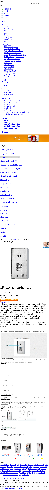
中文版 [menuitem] (6, 11)
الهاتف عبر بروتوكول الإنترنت (34, 473)
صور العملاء (8, 37)
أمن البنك (7, 108)
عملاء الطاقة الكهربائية (12, 124)
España (42, 461)
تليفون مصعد (35, 469)
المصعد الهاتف (9, 65)
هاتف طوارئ (22, 465)
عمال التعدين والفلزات (12, 126)
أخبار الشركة (8, 83)
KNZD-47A (40, 454)
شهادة (6, 33)
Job (5, 41)
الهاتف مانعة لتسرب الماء (37, 465)
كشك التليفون (9, 67)
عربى (34, 461)
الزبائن (6, 122)
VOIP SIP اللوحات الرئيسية (14, 57)
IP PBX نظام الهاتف (11, 47)
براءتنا (6, 35)
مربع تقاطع (4, 228)
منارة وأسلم (4, 210)
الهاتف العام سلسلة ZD (12, 53)
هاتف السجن (26, 471)
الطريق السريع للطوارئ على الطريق (17, 112)
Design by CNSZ (16, 488)
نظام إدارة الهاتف (24, 469)
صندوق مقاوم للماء (11, 73)
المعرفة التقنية (9, 92)
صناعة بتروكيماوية (10, 102)
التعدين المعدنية (9, 106)
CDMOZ (1, 488)
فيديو (6, 27)
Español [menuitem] (6, 15)
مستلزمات (8, 77)
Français (24, 461)
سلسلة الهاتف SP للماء (12, 49)
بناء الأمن (7, 110)
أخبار (4, 81)
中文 (15, 460)
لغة (1, 5)
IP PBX (7, 473)
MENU (2, 1)
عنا (3, 25)
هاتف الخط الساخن (38, 471)
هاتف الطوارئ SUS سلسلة (13, 51)
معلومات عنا (8, 29)
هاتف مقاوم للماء (15, 471)
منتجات (15, 239)
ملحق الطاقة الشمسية (8, 225)
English (7, 461)
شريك (6, 120)
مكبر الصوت (4, 213)
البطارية (3, 232)
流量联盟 (6, 488)
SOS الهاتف (8, 63)
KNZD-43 (5, 302)
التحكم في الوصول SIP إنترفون (15, 55)
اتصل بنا (5, 132)
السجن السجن (13, 469)
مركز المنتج (6, 45)
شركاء (4, 118)
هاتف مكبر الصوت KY (12, 59)
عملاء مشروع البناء (11, 128)
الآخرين (3, 236)
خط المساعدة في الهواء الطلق (15, 114)
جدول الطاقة (8, 104)
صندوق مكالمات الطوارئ (9, 475)
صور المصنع (8, 39)
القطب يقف (4, 221)
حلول (4, 88)
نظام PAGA (8, 69)
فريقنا (6, 31)
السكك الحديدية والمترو (12, 100)
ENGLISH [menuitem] (7, 9)
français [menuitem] (6, 13)
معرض (6, 85)
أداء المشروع (7, 98)
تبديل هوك (4, 217)
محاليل (6, 90)
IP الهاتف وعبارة (10, 71)
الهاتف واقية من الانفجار (12, 61)
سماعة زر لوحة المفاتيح (12, 75)
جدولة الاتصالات (9, 94)
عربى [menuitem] (5, 17)
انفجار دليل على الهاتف (31, 467)
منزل (4, 21)
